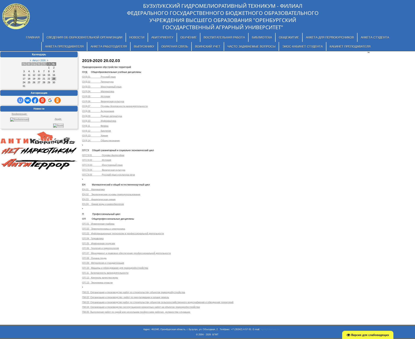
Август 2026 (39, 60)
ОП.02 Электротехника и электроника (103, 228)
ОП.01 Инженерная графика (98, 223)
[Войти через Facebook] (35, 100)
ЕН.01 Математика (93, 189)
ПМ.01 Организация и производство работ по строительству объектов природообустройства (133, 292)
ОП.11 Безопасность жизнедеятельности (105, 273)
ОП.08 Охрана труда (94, 258)
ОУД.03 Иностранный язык (101, 86)
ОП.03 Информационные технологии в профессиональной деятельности (123, 233)
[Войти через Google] (49, 100)
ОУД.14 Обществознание (101, 140)
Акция (58, 119)
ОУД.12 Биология (96, 131)
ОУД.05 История (96, 96)
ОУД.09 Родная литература (102, 116)
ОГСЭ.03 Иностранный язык (102, 165)
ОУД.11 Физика (95, 126)
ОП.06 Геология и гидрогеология (100, 248)
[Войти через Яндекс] (42, 100)
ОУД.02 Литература (97, 81)
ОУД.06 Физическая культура (103, 101)
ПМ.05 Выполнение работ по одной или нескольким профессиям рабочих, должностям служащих (136, 312)
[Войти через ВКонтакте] (27, 100)
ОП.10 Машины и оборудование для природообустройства (115, 268)
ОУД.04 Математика (98, 91)
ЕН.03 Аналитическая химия (98, 199)
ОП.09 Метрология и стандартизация (103, 263)
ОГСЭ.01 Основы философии (103, 155)
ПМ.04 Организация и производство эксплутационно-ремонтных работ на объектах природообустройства (141, 307)
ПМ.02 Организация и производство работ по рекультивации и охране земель (125, 297)
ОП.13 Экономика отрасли (97, 282)
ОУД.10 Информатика (99, 121)
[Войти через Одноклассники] (57, 100)
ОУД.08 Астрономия (98, 111)
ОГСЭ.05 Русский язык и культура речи (108, 174)
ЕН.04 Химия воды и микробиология (103, 204)
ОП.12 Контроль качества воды (100, 277)
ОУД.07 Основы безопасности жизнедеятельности (115, 106)
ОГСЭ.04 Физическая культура (103, 170)
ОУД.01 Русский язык (99, 76)
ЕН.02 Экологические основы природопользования (111, 194)
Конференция (19, 114)
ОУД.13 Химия (95, 135)
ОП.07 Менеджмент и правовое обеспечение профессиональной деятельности (126, 253)
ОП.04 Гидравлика (93, 238)
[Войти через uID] (20, 100)
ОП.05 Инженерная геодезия (98, 243)
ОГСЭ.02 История (96, 160)
